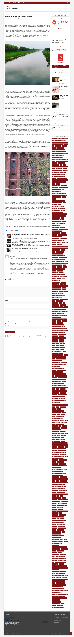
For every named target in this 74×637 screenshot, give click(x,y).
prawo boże (54, 452)
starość (64, 520)
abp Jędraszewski (59, 138)
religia (58, 480)
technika (57, 541)
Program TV (50, 12)
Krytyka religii (61, 339)
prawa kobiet (55, 446)
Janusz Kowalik (55, 297)
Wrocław (25, 18)
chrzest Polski (62, 187)
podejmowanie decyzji (56, 433)
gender (63, 255)
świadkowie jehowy (61, 526)
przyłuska (64, 465)
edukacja (64, 221)
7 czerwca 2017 (62, 104)
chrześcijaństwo (64, 185)
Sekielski (62, 501)
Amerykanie (54, 149)
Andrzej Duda (55, 151)
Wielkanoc (65, 579)
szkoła (59, 533)
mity (65, 375)
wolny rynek (61, 588)
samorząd (64, 497)
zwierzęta (54, 605)
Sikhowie (54, 505)
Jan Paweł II (60, 293)
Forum (26, 2)
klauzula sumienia (60, 322)
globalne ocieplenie (61, 259)
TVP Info (63, 558)
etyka (59, 234)
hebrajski (60, 265)
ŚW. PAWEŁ (54, 526)
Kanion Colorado (59, 311)
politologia (63, 435)
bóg (53, 172)
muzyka (64, 381)
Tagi (56, 67)
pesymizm (62, 420)
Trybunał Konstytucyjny (60, 556)
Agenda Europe (64, 142)
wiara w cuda (64, 577)
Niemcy (57, 392)
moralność (54, 379)
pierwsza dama (63, 422)
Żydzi (63, 607)
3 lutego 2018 (62, 98)
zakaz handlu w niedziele (56, 596)
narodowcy (54, 387)
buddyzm (54, 178)
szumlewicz (54, 537)
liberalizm (61, 349)
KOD (63, 326)
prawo (64, 450)
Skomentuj (12, 18)
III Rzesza (54, 278)
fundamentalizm (59, 253)
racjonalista (63, 473)
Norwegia (64, 394)
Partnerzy (66, 633)
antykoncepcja (61, 155)
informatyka (63, 282)
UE (53, 562)
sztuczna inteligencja (56, 535)
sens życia (60, 503)
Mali (53, 356)
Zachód (66, 594)
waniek (54, 575)
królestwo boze (55, 339)
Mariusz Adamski (63, 362)
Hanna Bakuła (55, 265)
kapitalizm (54, 313)
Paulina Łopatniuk (55, 418)
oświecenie (54, 412)
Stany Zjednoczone (60, 518)
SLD (58, 505)
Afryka (59, 142)
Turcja (59, 558)
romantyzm (61, 490)
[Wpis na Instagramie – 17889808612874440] (45, 615)
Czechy (59, 195)
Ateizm (66, 159)
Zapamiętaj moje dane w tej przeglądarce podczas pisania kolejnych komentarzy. (19, 321)
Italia (53, 291)
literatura (60, 351)
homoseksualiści (59, 270)
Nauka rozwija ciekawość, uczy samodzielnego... (60, 116)
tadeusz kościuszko (55, 539)
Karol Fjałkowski (63, 319)
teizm (62, 541)
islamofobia (59, 289)
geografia (64, 257)
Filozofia (7, 14)
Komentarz (7, 285)
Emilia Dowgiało (55, 229)
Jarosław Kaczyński (56, 299)
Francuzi (54, 253)
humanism (61, 272)
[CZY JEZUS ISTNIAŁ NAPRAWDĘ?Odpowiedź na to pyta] (50, 615)
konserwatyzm (65, 330)
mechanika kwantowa (56, 368)
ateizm (54, 161)
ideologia (63, 274)
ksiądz (53, 345)
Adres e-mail (7, 306)
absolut (54, 140)
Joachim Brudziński (55, 304)
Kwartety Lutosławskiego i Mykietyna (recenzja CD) (21, 240)
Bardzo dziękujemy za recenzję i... (57, 132)
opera (57, 407)
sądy (60, 497)
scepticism (60, 499)
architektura (61, 157)
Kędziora (54, 322)
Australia (61, 161)
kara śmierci (54, 315)
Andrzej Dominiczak (61, 149)
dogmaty (58, 210)
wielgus (54, 579)
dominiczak (54, 212)
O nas (56, 633)
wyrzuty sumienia (55, 594)
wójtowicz (58, 584)
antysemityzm (55, 157)
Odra (64, 400)
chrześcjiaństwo (55, 187)
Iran (53, 287)
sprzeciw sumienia (62, 514)
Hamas (61, 263)
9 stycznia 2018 (62, 72)
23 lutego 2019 (7, 18)
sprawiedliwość (55, 514)
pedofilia (61, 418)
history (58, 268)
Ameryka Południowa (60, 147)
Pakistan (59, 412)
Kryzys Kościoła (55, 341)
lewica (54, 349)
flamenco (57, 251)
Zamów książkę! (60, 62)
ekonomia (59, 225)
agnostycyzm (65, 144)
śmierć (65, 505)
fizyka (53, 251)
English (54, 231)
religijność (54, 484)
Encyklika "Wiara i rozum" (63, 229)
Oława (23, 18)
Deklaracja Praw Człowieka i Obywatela (59, 200)
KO (58, 324)
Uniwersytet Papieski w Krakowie (58, 567)
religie (66, 482)
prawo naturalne (63, 454)
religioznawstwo (62, 486)
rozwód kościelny (59, 494)
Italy (56, 291)
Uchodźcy (63, 560)
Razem (54, 480)
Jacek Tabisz (12, 256)
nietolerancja (55, 394)
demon (64, 202)
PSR (61, 471)
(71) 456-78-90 (57, 618)
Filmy (10, 12)
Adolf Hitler (54, 142)
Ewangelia (59, 242)
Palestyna (64, 412)
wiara (53, 577)
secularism (54, 501)
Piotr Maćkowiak (60, 424)
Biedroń (65, 168)
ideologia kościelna (55, 276)
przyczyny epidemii (62, 463)
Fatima (58, 248)
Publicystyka (15, 12)
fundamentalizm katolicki (56, 255)
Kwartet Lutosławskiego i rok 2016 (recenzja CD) (21, 244)
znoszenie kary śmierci (56, 603)
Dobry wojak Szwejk (62, 208)
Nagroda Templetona (56, 385)
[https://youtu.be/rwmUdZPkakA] (40, 615)
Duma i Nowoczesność (56, 217)
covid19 (59, 189)
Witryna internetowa (9, 313)
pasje (57, 416)
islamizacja (64, 287)
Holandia (54, 270)
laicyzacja (63, 347)
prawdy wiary (55, 450)
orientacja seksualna (56, 410)
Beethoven (54, 166)
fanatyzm (60, 246)
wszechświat (65, 590)
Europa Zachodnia (63, 238)
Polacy (66, 433)
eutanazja (61, 240)
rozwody (65, 494)
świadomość (54, 528)
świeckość (63, 528)
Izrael (60, 291)
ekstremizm (62, 227)
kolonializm (54, 328)
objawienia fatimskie (61, 398)
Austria (66, 161)
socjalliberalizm (59, 507)
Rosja (65, 490)
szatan (64, 531)
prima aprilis (61, 456)
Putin (59, 473)
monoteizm (65, 377)
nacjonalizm (61, 383)
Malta (53, 358)
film (66, 248)
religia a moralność (63, 480)
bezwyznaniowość (64, 166)
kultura (54, 347)
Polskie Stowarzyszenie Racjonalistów (58, 439)
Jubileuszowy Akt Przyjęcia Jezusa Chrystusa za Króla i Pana (60, 307)
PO (59, 429)
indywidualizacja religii (56, 282)
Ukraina (60, 562)
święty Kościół (55, 531)
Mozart (54, 381)
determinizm (54, 204)
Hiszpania (62, 268)
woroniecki (54, 590)
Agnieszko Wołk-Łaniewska (57, 144)
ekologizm (54, 225)
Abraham (65, 138)
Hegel (64, 265)
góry (57, 261)
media (62, 368)
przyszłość (54, 471)
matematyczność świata (56, 364)
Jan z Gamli (54, 295)
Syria (60, 531)
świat (59, 528)
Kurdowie (58, 347)
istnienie (64, 289)
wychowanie (59, 592)
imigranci (59, 278)
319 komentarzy (62, 83)
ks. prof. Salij (62, 343)
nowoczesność (62, 396)
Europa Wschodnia (55, 238)
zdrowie (63, 596)
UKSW (64, 562)
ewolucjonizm (59, 244)
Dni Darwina (54, 208)
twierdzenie (54, 560)
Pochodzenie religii (55, 431)
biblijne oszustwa (59, 168)
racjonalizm (54, 475)
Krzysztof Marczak (55, 343)
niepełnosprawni (63, 392)
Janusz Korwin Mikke (61, 295)
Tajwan (62, 539)
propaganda (54, 458)
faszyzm (54, 248)
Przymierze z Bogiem (56, 469)
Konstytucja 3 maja (61, 332)
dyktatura (62, 219)
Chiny (53, 183)
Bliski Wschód (59, 170)
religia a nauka (55, 482)
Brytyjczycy (62, 176)
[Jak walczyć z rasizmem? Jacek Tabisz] (55, 77)
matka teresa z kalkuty (56, 366)
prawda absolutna (55, 448)
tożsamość (60, 552)
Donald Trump (60, 212)
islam (59, 287)
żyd (59, 607)
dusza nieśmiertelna (56, 219)
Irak (66, 285)
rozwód (54, 494)
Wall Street (62, 573)
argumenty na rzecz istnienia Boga (58, 159)
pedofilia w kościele (56, 420)
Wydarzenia (35, 12)
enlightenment (59, 231)
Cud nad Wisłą (55, 191)
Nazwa (6, 300)
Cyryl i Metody (63, 193)
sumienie (54, 524)
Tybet (59, 560)
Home (7, 12)
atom (57, 161)
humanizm (54, 274)
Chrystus (57, 183)
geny (60, 257)
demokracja (59, 202)
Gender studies (55, 257)
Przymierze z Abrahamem (56, 467)
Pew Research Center (56, 422)
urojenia (66, 567)
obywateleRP (60, 400)
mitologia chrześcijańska (59, 375)
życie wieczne (55, 607)
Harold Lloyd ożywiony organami (57, 33)
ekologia (63, 223)
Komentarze (64, 65)
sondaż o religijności (56, 511)
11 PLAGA (61, 103)
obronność (54, 400)
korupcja (59, 334)
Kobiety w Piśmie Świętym (57, 326)
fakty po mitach (55, 246)
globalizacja (54, 259)
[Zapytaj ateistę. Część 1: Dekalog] (55, 95)
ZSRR (62, 603)
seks (66, 501)
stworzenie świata (61, 522)
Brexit (58, 176)
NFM (53, 392)
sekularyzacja (55, 503)
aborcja (54, 138)
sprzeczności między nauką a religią (58, 516)
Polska (62, 437)
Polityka (54, 437)
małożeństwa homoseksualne (60, 356)
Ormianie (62, 410)
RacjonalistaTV (57, 622)
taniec (65, 539)
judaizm (54, 309)
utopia (54, 573)
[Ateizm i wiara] (55, 70)
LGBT (57, 349)
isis (56, 287)
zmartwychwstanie (64, 598)
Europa (60, 236)
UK (56, 562)
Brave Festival (62, 174)
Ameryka (54, 147)
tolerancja (54, 550)
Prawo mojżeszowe (56, 454)
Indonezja (57, 280)
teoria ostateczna (55, 545)
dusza (62, 217)
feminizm (62, 248)
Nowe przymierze (55, 396)
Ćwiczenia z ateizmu (56, 193)
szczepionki (54, 533)
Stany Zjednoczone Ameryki (57, 520)
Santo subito (54, 499)
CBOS (65, 178)
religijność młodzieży (61, 484)
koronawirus (54, 334)
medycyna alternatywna (61, 370)
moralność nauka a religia (61, 379)
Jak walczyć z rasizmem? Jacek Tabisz (62, 79)
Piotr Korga (54, 424)
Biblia (53, 168)
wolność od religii (59, 586)
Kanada (54, 311)
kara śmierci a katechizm (56, 317)
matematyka (63, 364)
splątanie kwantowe (64, 511)
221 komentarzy (62, 106)
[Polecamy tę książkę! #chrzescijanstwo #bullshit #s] (40, 618)
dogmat (54, 210)
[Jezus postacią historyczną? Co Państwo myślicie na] (50, 618)
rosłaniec (54, 492)
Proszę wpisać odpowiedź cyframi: (11, 323)
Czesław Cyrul (64, 195)
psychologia (54, 473)
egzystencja (58, 223)
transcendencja (63, 554)
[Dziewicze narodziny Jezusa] (55, 86)
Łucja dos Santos (55, 353)
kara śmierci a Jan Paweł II (62, 315)
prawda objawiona (62, 448)
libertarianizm (55, 351)
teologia (54, 543)
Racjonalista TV (8, 633)
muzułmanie (59, 381)
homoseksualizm (55, 272)
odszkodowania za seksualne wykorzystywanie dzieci (60, 405)
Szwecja (59, 537)
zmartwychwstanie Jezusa (57, 601)
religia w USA (61, 482)
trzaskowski (54, 558)
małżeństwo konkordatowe (57, 360)
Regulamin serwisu (61, 633)
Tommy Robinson (60, 550)
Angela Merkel (55, 153)
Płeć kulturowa (55, 429)
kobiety (62, 324)
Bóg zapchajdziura (55, 174)
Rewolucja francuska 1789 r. (57, 488)
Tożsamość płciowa (55, 554)
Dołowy (63, 210)
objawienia (54, 398)
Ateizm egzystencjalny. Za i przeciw (58, 42)
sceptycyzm (65, 499)
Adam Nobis (63, 140)
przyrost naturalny (64, 469)
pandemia (54, 414)
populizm (63, 441)
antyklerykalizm (55, 155)
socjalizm (54, 507)
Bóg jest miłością (58, 172)
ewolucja (54, 244)
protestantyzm (60, 458)
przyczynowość (55, 463)
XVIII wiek (61, 594)
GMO (53, 261)
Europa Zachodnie (55, 240)
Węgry (66, 575)
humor (59, 274)
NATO (66, 387)
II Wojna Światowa (63, 276)
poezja (62, 433)
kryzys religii (61, 341)
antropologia (65, 153)
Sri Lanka (54, 518)
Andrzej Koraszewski (62, 151)
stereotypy (54, 522)
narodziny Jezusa (60, 387)
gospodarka (61, 261)
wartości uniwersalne (60, 575)
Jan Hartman (55, 293)
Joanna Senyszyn (63, 304)
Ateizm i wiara (62, 70)
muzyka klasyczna (18, 18)
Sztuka (16, 14)
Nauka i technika (28, 12)
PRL (66, 456)
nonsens (60, 394)
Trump (54, 556)
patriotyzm (61, 416)
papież (59, 414)
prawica (60, 450)
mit (53, 375)
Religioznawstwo (55, 486)
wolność (54, 586)
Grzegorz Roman (55, 263)
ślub (61, 505)
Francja (62, 251)
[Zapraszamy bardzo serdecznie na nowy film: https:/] (45, 618)
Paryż (53, 416)
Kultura (41, 12)
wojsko (54, 584)
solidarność (60, 509)
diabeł (59, 204)
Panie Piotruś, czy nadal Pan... (57, 127)
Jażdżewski (62, 299)
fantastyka (65, 246)
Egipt (53, 223)
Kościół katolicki (55, 336)
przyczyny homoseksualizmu (57, 465)
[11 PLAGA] (55, 103)
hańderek (65, 263)
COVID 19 (54, 189)
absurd (58, 140)
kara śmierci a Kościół (56, 319)
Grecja (66, 261)
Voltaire (58, 573)
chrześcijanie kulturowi (56, 185)
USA (64, 571)
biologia (54, 170)
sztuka (62, 535)
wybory (54, 592)
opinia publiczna (62, 407)
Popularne (56, 65)
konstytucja (54, 332)
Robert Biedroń (55, 490)
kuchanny (62, 345)
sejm (58, 501)
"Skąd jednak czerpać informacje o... (58, 121)
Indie (53, 280)
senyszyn (65, 503)
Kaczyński (58, 309)
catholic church (59, 178)
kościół (64, 334)
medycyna (54, 370)
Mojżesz (60, 377)
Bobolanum (65, 170)
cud (63, 189)
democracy (54, 202)
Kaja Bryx (63, 309)
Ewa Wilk (54, 242)
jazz (66, 299)
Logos (65, 351)
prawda (66, 446)
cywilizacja (54, 195)
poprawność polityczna (56, 441)
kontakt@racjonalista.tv (20, 2)
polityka (58, 437)
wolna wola (63, 584)
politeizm (54, 435)
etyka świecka (55, 236)
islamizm (54, 289)
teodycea (66, 541)
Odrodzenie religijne (56, 402)
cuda (60, 191)
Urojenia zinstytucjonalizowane (57, 571)
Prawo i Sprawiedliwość (61, 452)
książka (58, 345)
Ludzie (61, 353)
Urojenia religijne (55, 569)
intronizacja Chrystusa (60, 285)
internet (54, 285)
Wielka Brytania (59, 579)
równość (58, 492)
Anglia (60, 153)
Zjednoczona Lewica (56, 598)
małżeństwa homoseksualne (60, 358)
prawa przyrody (61, 446)
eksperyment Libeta (56, 227)
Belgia (59, 166)
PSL (58, 471)
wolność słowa (55, 588)
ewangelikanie (65, 242)
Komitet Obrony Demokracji (62, 328)
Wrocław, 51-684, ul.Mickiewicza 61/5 (61, 617)
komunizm (54, 330)
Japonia (60, 297)
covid (66, 187)
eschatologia (54, 234)
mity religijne (55, 377)
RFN (64, 488)
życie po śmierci (60, 605)
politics (58, 435)
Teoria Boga (59, 543)
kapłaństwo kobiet (60, 313)
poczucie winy (62, 431)
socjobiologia (55, 509)
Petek (66, 420)
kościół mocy (61, 336)
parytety (63, 414)
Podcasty (21, 12)
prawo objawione (55, 456)
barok (64, 164)
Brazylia (54, 176)
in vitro (63, 278)
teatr (53, 541)
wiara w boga (58, 577)
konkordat (59, 330)
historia (54, 268)
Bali (61, 164)
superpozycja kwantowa (61, 524)
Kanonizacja (66, 311)
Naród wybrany (63, 385)
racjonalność (60, 475)
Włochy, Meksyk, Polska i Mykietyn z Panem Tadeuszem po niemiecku (24, 248)
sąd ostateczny (55, 497)
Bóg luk (64, 172)
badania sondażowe (56, 164)
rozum (63, 492)
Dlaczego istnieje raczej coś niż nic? (58, 206)
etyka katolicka (64, 234)
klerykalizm (54, 324)
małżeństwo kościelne (56, 362)
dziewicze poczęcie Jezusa (57, 221)
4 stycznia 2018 (62, 89)
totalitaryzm (54, 552)
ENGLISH (45, 12)
